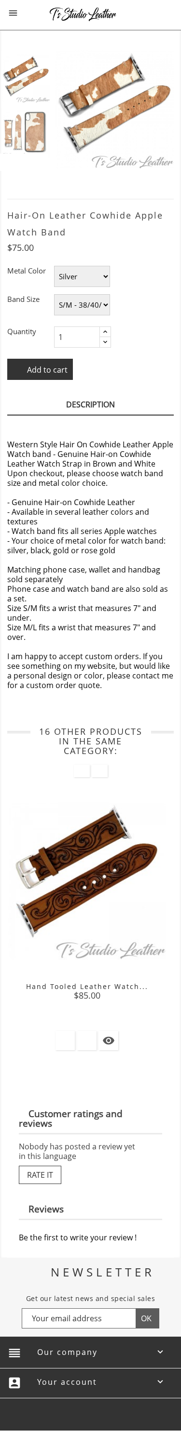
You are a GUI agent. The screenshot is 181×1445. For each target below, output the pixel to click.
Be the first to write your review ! (78, 1237)
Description (90, 404)
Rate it (40, 1175)
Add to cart (46, 370)
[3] (87, 1008)
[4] (95, 1008)
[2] (78, 1008)
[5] (104, 1008)
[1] (69, 1008)
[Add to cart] (65, 1040)
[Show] (87, 1040)
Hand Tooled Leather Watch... (87, 986)
